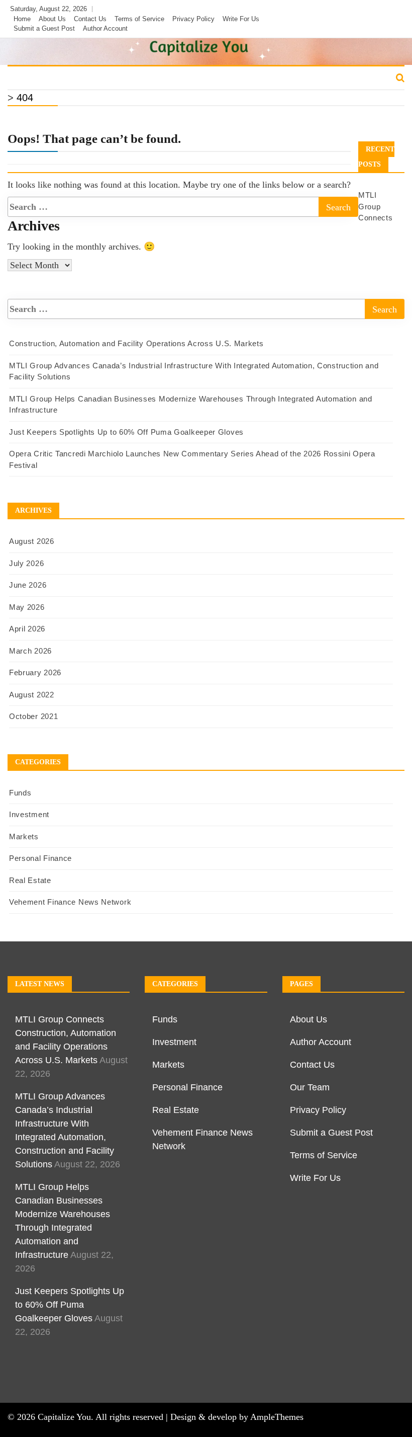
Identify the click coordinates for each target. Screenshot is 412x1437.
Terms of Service (139, 19)
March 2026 (30, 651)
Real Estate (264, 78)
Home (22, 19)
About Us (52, 19)
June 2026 (27, 585)
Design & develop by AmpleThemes (236, 1417)
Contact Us (90, 19)
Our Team (310, 1087)
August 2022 (31, 694)
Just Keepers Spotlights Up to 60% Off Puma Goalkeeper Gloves (126, 432)
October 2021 (33, 716)
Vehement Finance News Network (70, 902)
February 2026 (35, 672)
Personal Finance (192, 78)
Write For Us (241, 19)
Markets (126, 78)
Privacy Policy (193, 19)
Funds (26, 78)
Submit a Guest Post (44, 28)
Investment (73, 78)
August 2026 (31, 541)
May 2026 (27, 607)
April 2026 (27, 628)
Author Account (105, 28)
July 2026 (26, 563)
